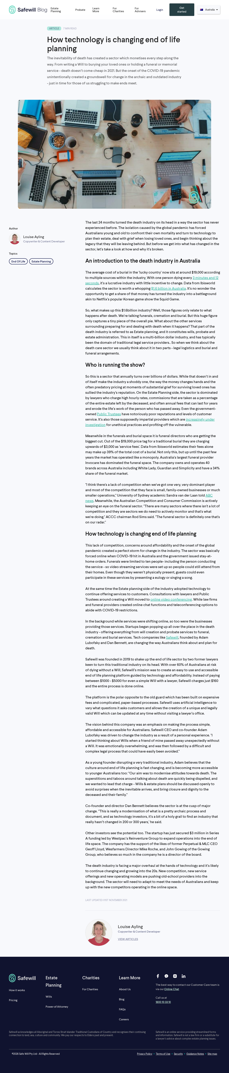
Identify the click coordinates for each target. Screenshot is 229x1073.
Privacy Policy (144, 1053)
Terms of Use (163, 1053)
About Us (125, 989)
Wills (49, 996)
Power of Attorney (57, 1006)
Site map (212, 1053)
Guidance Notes (195, 1053)
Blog (121, 999)
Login (159, 9)
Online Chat (171, 989)
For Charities (90, 989)
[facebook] (158, 976)
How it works (17, 990)
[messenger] (166, 976)
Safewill (172, 637)
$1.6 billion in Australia (168, 288)
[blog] (28, 10)
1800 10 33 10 (163, 1001)
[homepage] (23, 978)
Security (178, 1053)
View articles (128, 939)
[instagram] (175, 976)
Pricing (13, 1000)
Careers (124, 1019)
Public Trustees (109, 414)
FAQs (122, 1009)
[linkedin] (183, 976)
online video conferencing (171, 599)
